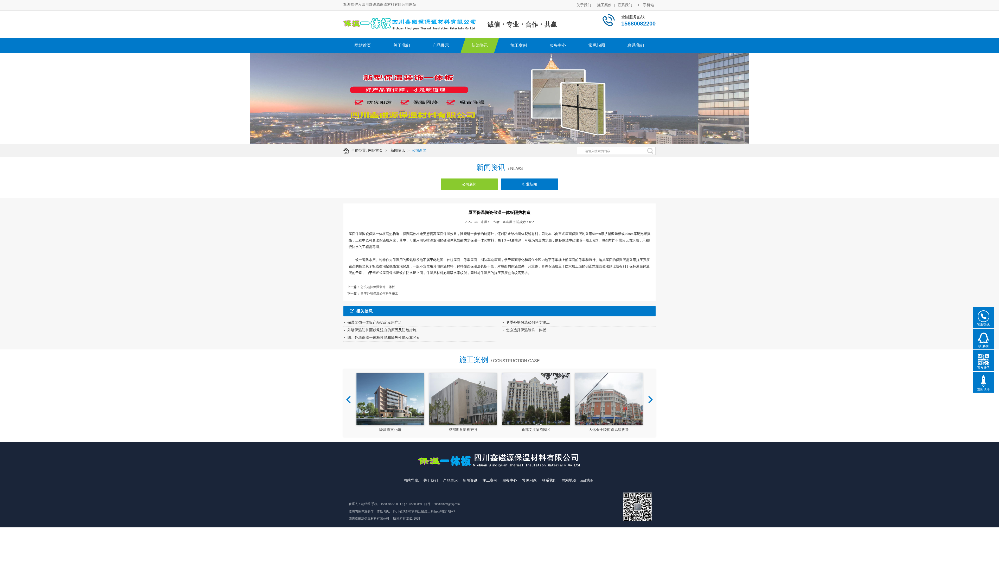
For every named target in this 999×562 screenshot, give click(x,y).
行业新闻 (529, 184)
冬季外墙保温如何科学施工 (379, 293)
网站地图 (569, 480)
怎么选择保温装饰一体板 (378, 287)
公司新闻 (419, 150)
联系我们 (625, 5)
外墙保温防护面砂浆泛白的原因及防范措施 (382, 330)
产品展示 (440, 45)
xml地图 (586, 480)
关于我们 (584, 5)
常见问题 (596, 45)
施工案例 (604, 5)
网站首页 (362, 45)
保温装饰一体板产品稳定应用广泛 (374, 322)
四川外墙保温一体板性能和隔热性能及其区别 (383, 338)
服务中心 (557, 45)
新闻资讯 (479, 45)
